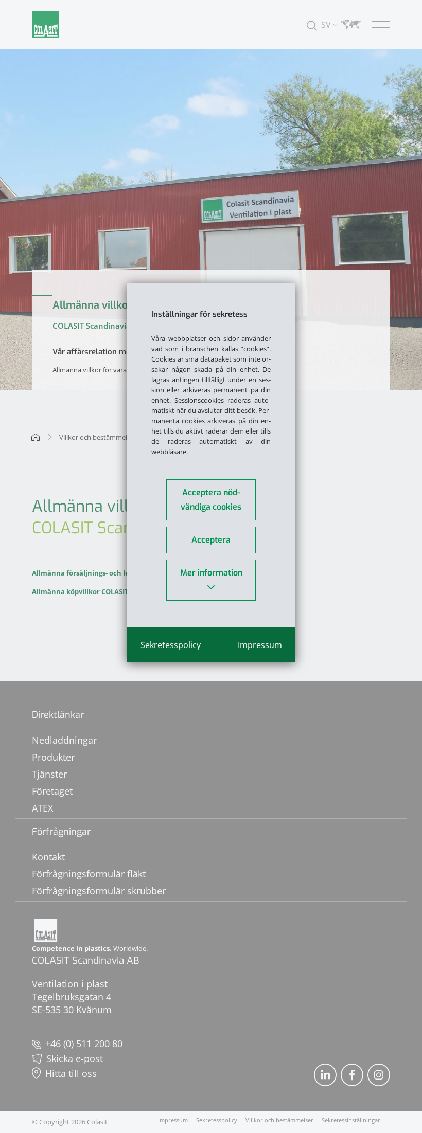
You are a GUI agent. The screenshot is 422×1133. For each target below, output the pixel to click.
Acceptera (211, 539)
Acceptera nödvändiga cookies (211, 499)
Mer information (211, 572)
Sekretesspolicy (170, 645)
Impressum (260, 645)
